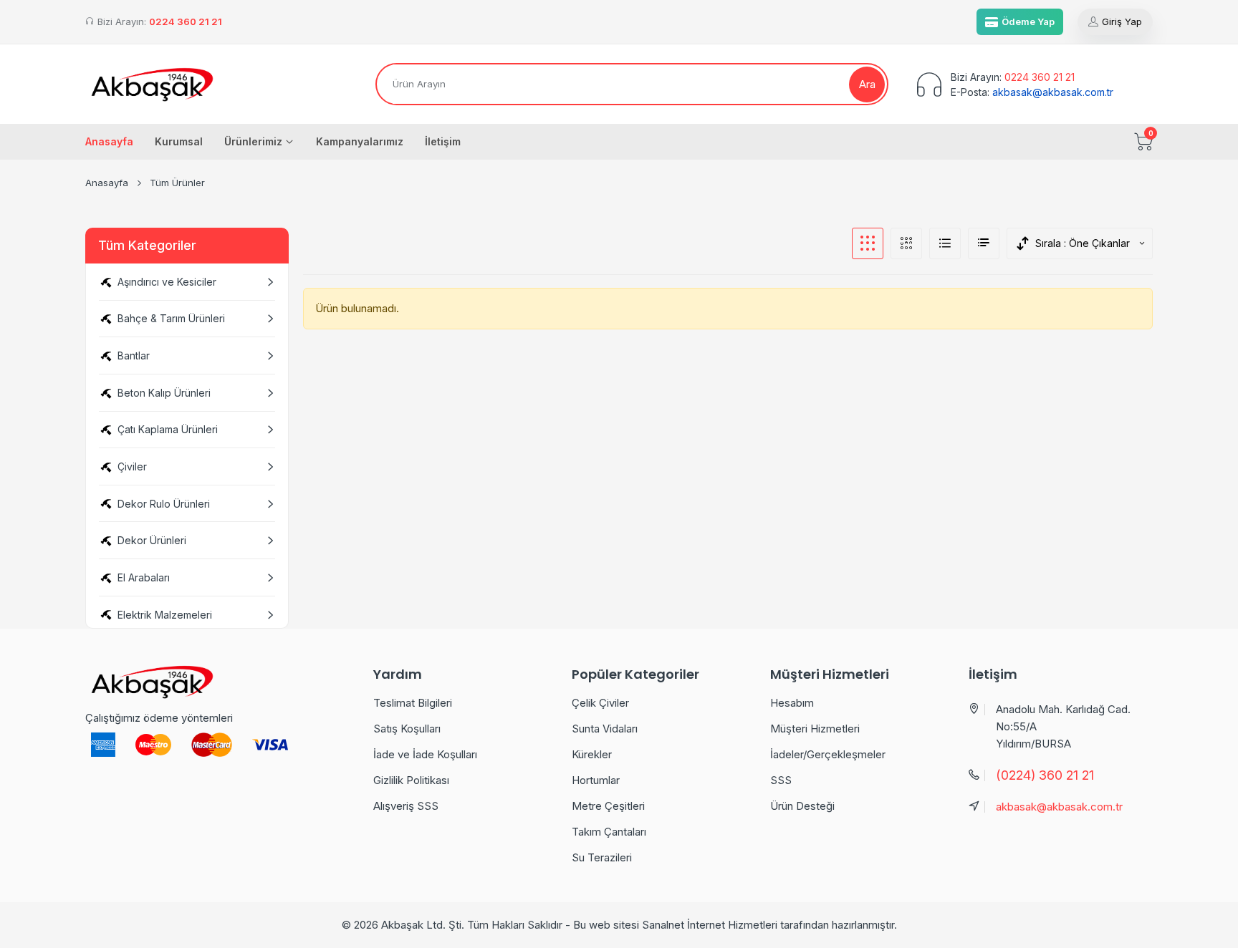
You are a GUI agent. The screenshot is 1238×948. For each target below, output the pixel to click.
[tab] (867, 243)
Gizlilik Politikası (411, 780)
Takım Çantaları (609, 831)
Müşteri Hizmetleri (815, 728)
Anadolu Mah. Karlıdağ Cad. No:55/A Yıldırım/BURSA (1063, 726)
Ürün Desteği (802, 806)
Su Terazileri (602, 857)
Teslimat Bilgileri (412, 703)
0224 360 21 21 (185, 21)
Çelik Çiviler (600, 703)
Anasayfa (106, 182)
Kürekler (592, 754)
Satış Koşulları (407, 728)
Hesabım (792, 703)
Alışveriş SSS (405, 806)
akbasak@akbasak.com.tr (1052, 92)
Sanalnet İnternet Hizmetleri (709, 925)
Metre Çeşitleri (608, 806)
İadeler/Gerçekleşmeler (828, 754)
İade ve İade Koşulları (425, 754)
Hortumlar (596, 780)
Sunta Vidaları (605, 728)
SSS (781, 780)
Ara (867, 84)
